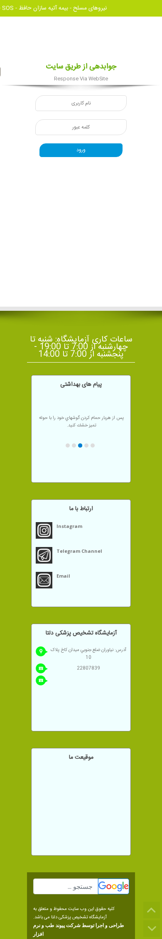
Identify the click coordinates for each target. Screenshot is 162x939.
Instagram (69, 526)
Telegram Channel (79, 551)
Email (63, 576)
